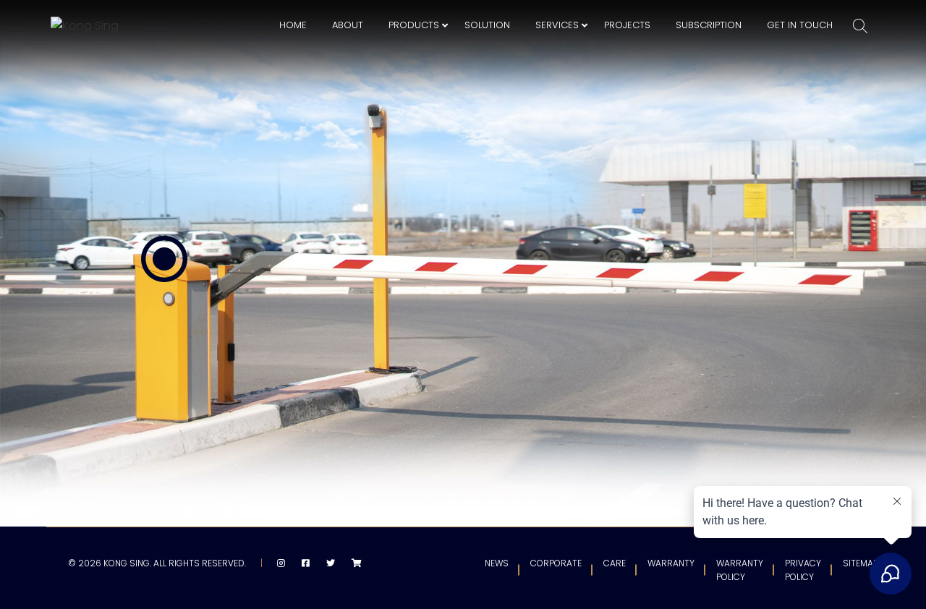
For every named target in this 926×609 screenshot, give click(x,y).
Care (614, 563)
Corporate (556, 563)
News (497, 563)
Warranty (670, 563)
